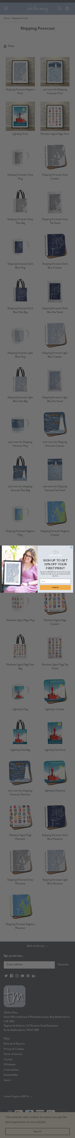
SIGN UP (55, 587)
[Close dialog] (71, 547)
